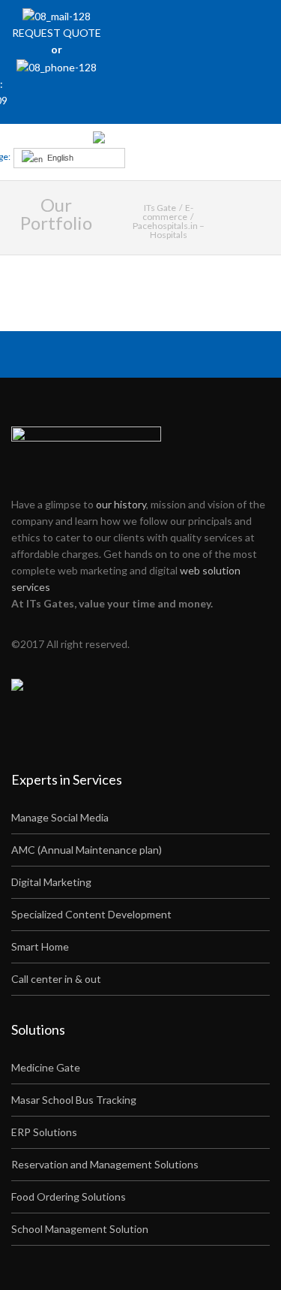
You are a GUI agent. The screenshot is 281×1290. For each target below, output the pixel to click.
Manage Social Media (60, 817)
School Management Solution (79, 1228)
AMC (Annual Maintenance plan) (86, 849)
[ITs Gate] (140, 141)
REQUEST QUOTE (56, 32)
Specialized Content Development (91, 914)
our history (121, 504)
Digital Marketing (51, 882)
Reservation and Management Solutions (105, 1164)
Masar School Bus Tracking (73, 1099)
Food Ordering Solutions (68, 1196)
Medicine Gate (45, 1067)
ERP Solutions (44, 1132)
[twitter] (201, 23)
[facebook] (181, 23)
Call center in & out (56, 978)
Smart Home (40, 946)
